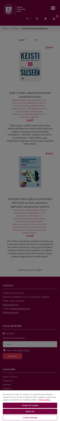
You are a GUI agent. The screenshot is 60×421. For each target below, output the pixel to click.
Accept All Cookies (30, 405)
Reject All (30, 411)
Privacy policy (44, 400)
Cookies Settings (30, 418)
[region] (30, 405)
